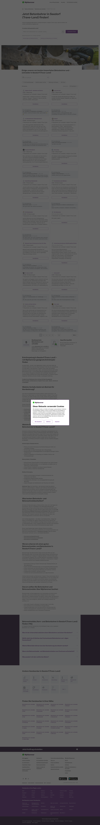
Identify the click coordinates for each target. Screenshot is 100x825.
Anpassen (57, 421)
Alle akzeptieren (38, 421)
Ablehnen (48, 421)
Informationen (47, 414)
